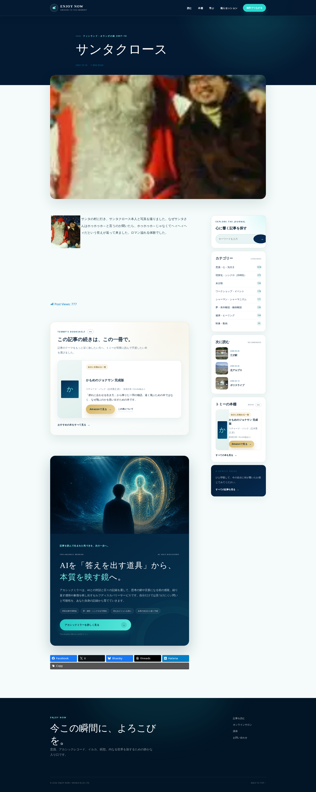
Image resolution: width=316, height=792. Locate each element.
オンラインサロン (242, 724)
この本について (125, 408)
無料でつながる (254, 7)
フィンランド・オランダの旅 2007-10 (105, 36)
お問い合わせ (240, 737)
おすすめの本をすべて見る (74, 424)
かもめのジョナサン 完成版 (105, 380)
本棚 (200, 8)
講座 (235, 731)
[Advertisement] (119, 275)
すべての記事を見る (227, 489)
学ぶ (211, 8)
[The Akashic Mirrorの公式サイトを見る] (119, 495)
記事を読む (239, 718)
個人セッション (229, 8)
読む (189, 8)
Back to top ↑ (258, 783)
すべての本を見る (226, 455)
